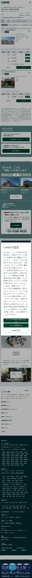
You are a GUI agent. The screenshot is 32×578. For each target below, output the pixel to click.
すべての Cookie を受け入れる (16, 320)
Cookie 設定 (16, 330)
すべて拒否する (16, 325)
